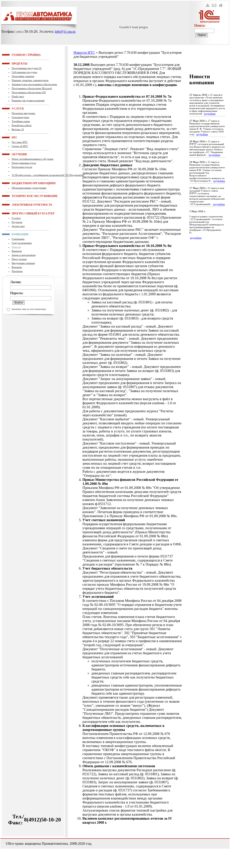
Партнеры (17, 271)
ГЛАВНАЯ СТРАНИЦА (17, 54)
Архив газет (18, 226)
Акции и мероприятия (23, 255)
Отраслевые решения (23, 76)
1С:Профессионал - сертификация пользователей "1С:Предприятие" (48, 175)
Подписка (17, 222)
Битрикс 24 (18, 129)
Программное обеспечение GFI (29, 92)
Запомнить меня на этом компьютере (28, 309)
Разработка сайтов (21, 125)
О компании (18, 239)
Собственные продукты (24, 72)
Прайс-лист (18, 96)
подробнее (210, 113)
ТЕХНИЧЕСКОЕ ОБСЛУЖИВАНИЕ (17, 195)
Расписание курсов (22, 167)
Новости (16, 247)
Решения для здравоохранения (28, 100)
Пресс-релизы (19, 259)
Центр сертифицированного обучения (32, 159)
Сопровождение (20, 117)
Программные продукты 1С (27, 68)
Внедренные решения (23, 263)
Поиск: (200, 25)
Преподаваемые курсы (24, 163)
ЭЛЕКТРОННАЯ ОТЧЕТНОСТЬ (17, 204)
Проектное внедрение (23, 113)
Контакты (17, 267)
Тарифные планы (21, 121)
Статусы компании (22, 243)
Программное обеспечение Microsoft (32, 88)
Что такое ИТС (20, 142)
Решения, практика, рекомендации (30, 80)
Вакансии (17, 251)
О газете (16, 218)
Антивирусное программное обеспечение (34, 84)
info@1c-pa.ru (65, 31)
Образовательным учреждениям (29, 187)
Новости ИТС (84, 52)
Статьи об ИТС (20, 146)
